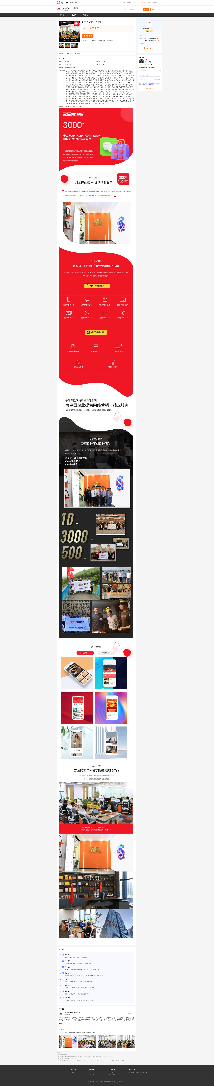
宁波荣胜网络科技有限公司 (70, 8)
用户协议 (91, 1084)
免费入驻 (143, 2)
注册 (156, 2)
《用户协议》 (144, 84)
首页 (124, 2)
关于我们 (111, 1084)
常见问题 (71, 1084)
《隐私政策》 (150, 84)
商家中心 (149, 2)
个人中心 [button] (135, 2)
